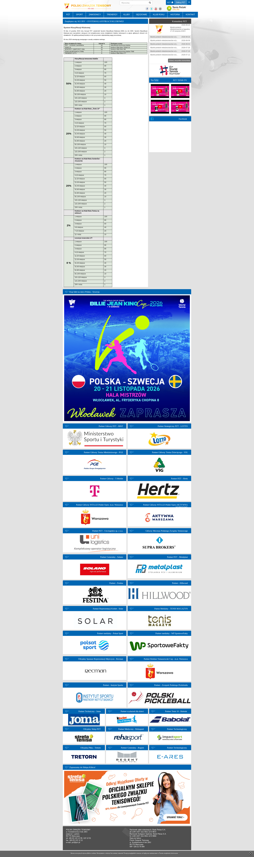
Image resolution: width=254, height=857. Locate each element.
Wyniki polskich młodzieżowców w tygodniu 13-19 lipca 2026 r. (172, 51)
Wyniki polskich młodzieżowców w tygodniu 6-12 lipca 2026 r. (172, 55)
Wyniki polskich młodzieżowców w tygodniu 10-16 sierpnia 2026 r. (174, 37)
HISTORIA (175, 14)
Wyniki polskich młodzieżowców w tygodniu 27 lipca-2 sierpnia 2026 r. (175, 44)
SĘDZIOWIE (141, 14)
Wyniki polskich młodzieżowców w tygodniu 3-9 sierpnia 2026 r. (173, 40)
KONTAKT (190, 14)
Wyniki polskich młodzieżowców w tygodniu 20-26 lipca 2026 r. (172, 48)
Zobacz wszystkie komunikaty (179, 60)
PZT (169, 2)
